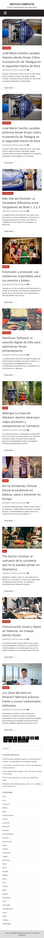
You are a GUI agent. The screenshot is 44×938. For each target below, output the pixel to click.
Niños (4, 879)
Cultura (5, 819)
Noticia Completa (22, 4)
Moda (4, 864)
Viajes (5, 408)
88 (15, 741)
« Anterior (8, 738)
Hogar (4, 845)
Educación (6, 826)
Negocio (5, 266)
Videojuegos (6, 924)
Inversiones (6, 853)
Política (5, 886)
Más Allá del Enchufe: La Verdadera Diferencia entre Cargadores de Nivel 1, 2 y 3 (21, 203)
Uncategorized (7, 193)
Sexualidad (6, 898)
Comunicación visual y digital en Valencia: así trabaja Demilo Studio (21, 631)
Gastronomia (7, 841)
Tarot (4, 901)
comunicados (22, 70)
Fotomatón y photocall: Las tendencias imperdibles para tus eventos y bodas (21, 276)
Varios (4, 912)
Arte (4, 800)
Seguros (5, 894)
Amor (4, 797)
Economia (5, 823)
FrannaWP (13, 933)
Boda (4, 811)
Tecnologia (6, 48)
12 (5, 741)
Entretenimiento (8, 834)
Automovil (6, 804)
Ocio (4, 551)
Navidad (5, 871)
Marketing (6, 621)
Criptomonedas (7, 815)
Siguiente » (23, 741)
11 (37, 738)
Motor (4, 868)
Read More (8, 88)
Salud (4, 890)
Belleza (5, 481)
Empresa (5, 830)
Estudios (5, 838)
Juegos (5, 856)
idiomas (5, 849)
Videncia (5, 920)
